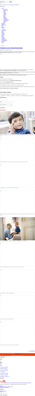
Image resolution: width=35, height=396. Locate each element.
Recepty (5, 12)
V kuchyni (5, 14)
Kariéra (5, 16)
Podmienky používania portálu (4, 387)
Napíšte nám (2, 391)
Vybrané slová (3, 371)
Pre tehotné (18, 382)
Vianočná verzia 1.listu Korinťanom (11, 48)
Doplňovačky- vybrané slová (5, 376)
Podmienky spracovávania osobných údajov (6, 386)
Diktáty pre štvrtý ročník (4, 370)
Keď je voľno (6, 19)
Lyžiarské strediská (4, 40)
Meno (1, 101)
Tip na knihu (5, 20)
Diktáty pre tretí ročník (4, 368)
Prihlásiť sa (1, 385)
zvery (2, 25)
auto (2, 26)
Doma (4, 15)
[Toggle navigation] (0, 6)
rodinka (3, 8)
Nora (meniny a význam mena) (14, 4)
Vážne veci (5, 18)
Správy (5, 22)
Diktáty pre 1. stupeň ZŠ (4, 373)
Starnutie (5, 17)
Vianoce (3, 45)
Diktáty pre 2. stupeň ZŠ (4, 374)
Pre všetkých (7, 382)
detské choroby (4, 24)
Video (4, 21)
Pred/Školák (5, 9)
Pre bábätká (29, 382)
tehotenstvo (3, 23)
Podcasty (5, 13)
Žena (2, 31)
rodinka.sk (3, 6)
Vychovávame (6, 10)
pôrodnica (3, 27)
